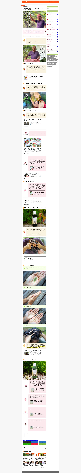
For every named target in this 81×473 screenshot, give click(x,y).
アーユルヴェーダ (49, 49)
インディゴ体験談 (49, 57)
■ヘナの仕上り (49, 19)
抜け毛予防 (52, 62)
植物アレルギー (49, 39)
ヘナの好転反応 (52, 59)
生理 (52, 63)
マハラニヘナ (50, 1)
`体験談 (50, 55)
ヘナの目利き (56, 59)
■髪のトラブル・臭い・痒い (35, 440)
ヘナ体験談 (48, 60)
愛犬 (48, 62)
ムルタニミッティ (54, 60)
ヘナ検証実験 (49, 36)
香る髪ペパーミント (49, 66)
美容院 (50, 64)
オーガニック (49, 41)
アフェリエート (49, 56)
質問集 (56, 1)
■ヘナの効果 (25, 440)
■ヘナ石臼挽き (49, 12)
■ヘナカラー (49, 14)
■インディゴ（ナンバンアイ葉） (51, 29)
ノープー (53, 57)
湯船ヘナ (50, 63)
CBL (48, 55)
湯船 (48, 63)
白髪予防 (55, 63)
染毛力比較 (55, 62)
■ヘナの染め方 (49, 17)
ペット (51, 60)
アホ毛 (52, 56)
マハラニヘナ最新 (26, 1)
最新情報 (53, 1)
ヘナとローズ (48, 59)
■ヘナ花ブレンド (49, 22)
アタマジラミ (53, 55)
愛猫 (50, 62)
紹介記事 (48, 44)
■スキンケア (49, 34)
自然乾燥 (53, 64)
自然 (48, 46)
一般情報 (48, 51)
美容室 (48, 64)
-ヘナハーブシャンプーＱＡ (29, 440)
